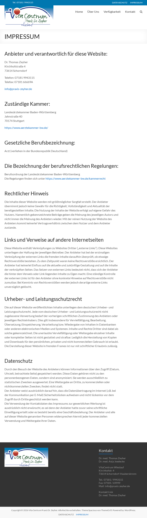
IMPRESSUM (136, 2)
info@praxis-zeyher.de (18, 89)
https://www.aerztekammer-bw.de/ (26, 127)
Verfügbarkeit (112, 11)
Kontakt (130, 11)
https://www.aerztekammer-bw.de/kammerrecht (76, 178)
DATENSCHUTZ (119, 2)
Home (79, 11)
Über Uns (93, 11)
